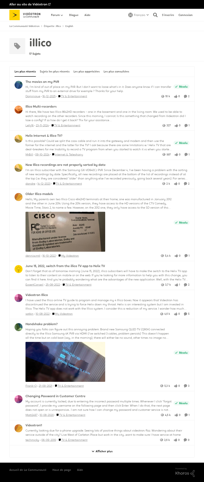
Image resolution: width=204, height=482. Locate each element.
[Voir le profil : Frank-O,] (19, 327)
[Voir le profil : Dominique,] (19, 85)
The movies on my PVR (42, 82)
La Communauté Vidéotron (24, 26)
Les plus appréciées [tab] (87, 71)
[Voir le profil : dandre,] (19, 168)
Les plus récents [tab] (25, 71)
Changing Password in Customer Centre (55, 396)
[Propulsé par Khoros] (185, 472)
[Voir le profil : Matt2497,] (19, 399)
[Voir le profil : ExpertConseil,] (19, 269)
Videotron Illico (37, 295)
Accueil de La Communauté (27, 470)
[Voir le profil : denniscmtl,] (19, 197)
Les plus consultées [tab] (116, 71)
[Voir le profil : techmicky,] (19, 428)
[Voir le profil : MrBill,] (19, 139)
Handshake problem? (42, 324)
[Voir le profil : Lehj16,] (19, 110)
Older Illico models (39, 194)
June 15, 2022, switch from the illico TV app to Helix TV (65, 266)
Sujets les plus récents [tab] (55, 71)
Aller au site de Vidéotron (28, 4)
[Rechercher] (155, 15)
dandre (30, 183)
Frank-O (31, 386)
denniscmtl (33, 255)
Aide (80, 470)
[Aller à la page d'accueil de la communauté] (26, 15)
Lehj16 (30, 125)
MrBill (29, 154)
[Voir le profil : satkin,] (19, 298)
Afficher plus (104, 451)
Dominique (33, 96)
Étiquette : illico (52, 26)
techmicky (32, 440)
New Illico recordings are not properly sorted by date (66, 165)
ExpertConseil (34, 284)
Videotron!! (34, 425)
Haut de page (61, 470)
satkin (29, 314)
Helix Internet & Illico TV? (44, 136)
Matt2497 (31, 415)
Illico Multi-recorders (41, 107)
